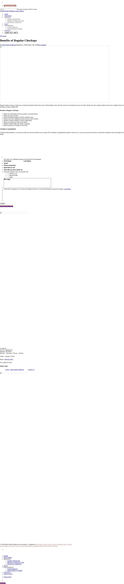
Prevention (3, 36)
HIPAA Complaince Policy (36, 546)
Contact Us (31, 369)
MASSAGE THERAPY (14, 564)
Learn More (67, 189)
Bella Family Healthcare (9, 45)
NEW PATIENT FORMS (14, 570)
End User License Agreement (18, 546)
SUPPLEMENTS (12, 569)
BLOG (6, 566)
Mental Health (13, 175)
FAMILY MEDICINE (13, 561)
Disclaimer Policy (62, 544)
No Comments (42, 45)
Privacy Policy (52, 544)
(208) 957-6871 (8, 359)
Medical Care (13, 173)
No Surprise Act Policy (51, 546)
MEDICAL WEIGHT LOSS (15, 562)
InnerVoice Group (41, 544)
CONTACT (7, 572)
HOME (6, 556)
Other (11, 177)
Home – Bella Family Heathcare (14, 369)
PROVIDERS (8, 557)
